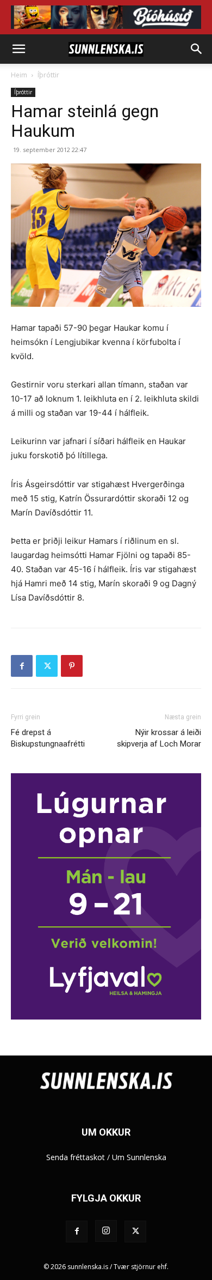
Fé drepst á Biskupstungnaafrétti (48, 738)
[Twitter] (47, 666)
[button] (18, 49)
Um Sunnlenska (139, 1157)
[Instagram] (106, 1231)
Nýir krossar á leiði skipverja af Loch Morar (159, 738)
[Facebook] (22, 666)
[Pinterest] (72, 666)
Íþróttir (48, 75)
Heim (19, 75)
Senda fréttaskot (75, 1157)
